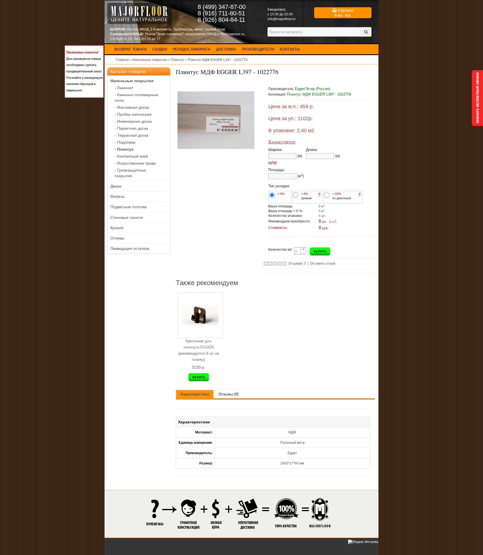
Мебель (117, 196)
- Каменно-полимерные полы (136, 97)
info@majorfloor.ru (281, 19)
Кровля (117, 228)
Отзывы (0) (228, 394)
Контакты (290, 49)
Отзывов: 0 (297, 263)
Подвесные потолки (128, 207)
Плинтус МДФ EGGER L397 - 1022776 (218, 60)
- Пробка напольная (133, 114)
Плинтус (177, 60)
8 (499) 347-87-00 (222, 6)
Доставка (226, 49)
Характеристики (194, 394)
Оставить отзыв (322, 263)
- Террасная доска (131, 135)
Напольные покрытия (149, 60)
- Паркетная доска (131, 128)
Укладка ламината (191, 49)
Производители (258, 49)
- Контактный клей (131, 156)
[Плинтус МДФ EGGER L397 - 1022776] (216, 120)
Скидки (159, 49)
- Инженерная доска (133, 121)
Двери (116, 186)
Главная (122, 60)
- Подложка (125, 142)
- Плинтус (124, 149)
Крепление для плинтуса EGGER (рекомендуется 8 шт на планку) (198, 350)
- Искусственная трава (135, 163)
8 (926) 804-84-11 (221, 19)
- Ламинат (124, 88)
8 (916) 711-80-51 (221, 13)
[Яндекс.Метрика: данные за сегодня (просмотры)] (363, 542)
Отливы (117, 238)
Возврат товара (130, 49)
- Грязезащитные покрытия (130, 173)
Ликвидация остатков (129, 248)
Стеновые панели (126, 217)
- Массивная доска (132, 107)
